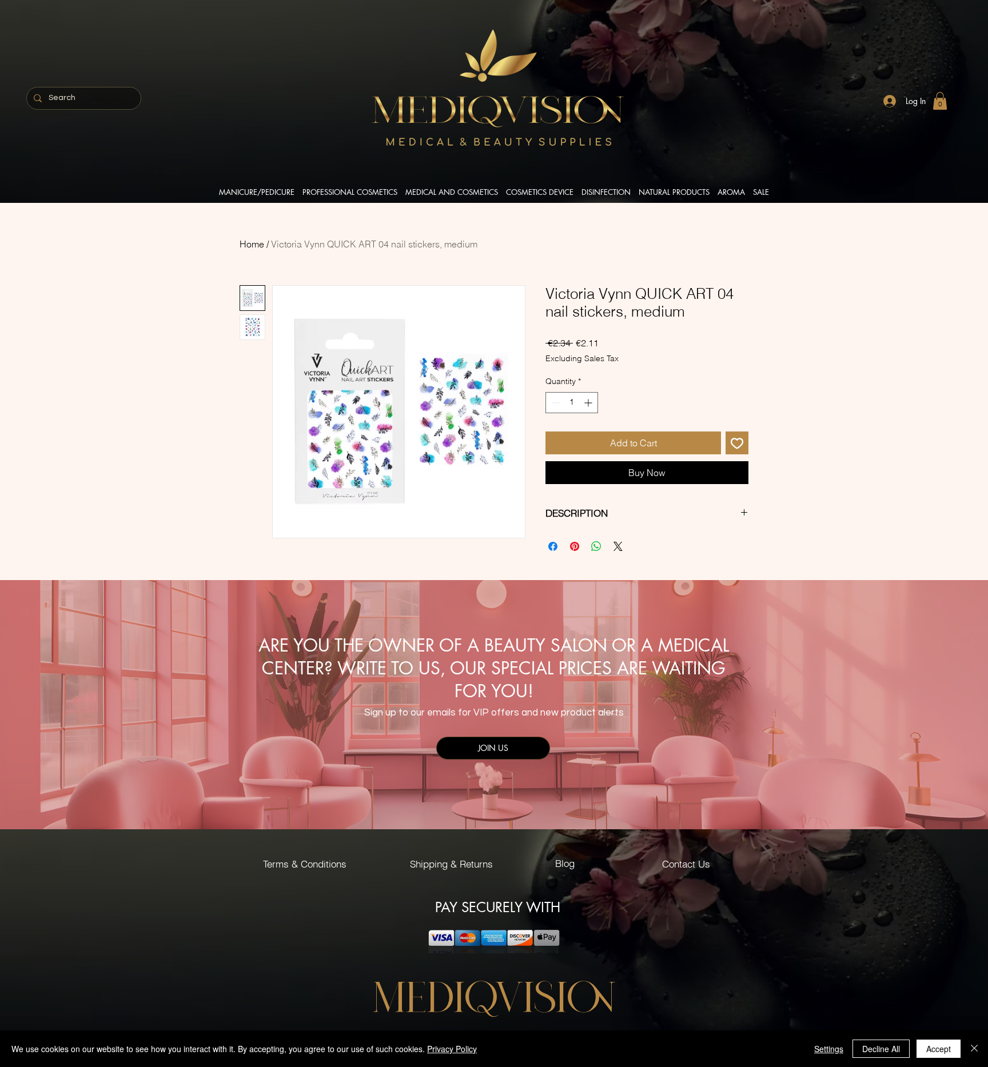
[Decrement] (554, 403)
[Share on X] (618, 546)
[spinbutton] (571, 403)
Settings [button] (828, 1048)
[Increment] (589, 403)
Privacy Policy (452, 1048)
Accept (938, 1048)
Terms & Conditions (304, 864)
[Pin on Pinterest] (574, 546)
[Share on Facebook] (553, 546)
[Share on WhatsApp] (596, 546)
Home (252, 244)
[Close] (974, 1049)
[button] (940, 101)
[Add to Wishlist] (737, 442)
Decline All (881, 1048)
